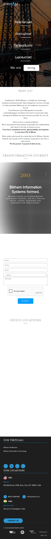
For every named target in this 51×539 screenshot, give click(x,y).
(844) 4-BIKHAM (13, 497)
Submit (26, 301)
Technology (23, 45)
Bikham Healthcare (10, 447)
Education (23, 33)
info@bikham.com (33, 497)
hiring (31, 68)
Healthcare (24, 22)
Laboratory (24, 57)
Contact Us (13, 521)
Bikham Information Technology (15, 451)
